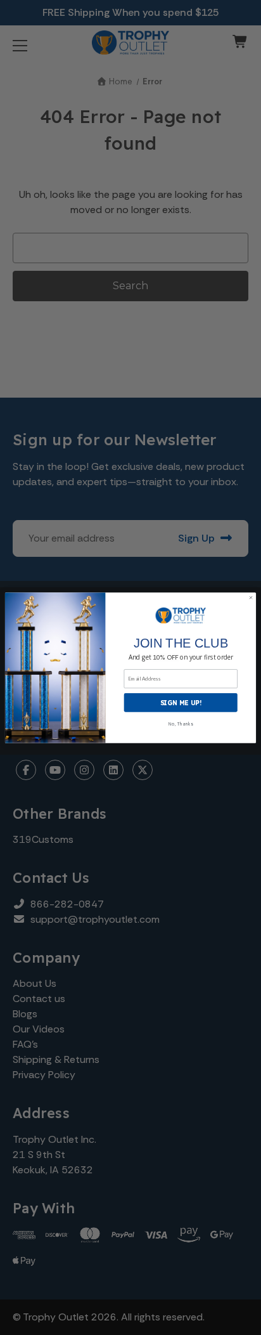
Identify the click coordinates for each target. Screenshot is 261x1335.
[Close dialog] (251, 597)
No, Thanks (181, 723)
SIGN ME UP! (180, 702)
